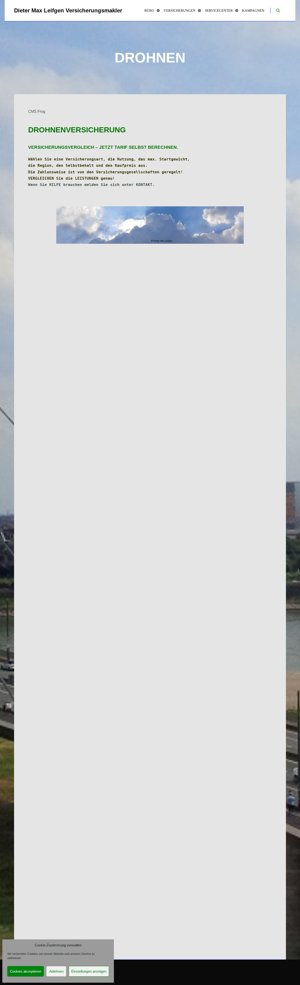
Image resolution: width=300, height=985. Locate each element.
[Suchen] (278, 10)
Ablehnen (56, 971)
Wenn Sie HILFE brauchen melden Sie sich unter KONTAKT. (91, 184)
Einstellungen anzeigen (88, 971)
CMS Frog (36, 111)
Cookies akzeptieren (25, 971)
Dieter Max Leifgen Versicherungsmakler (37, 10)
